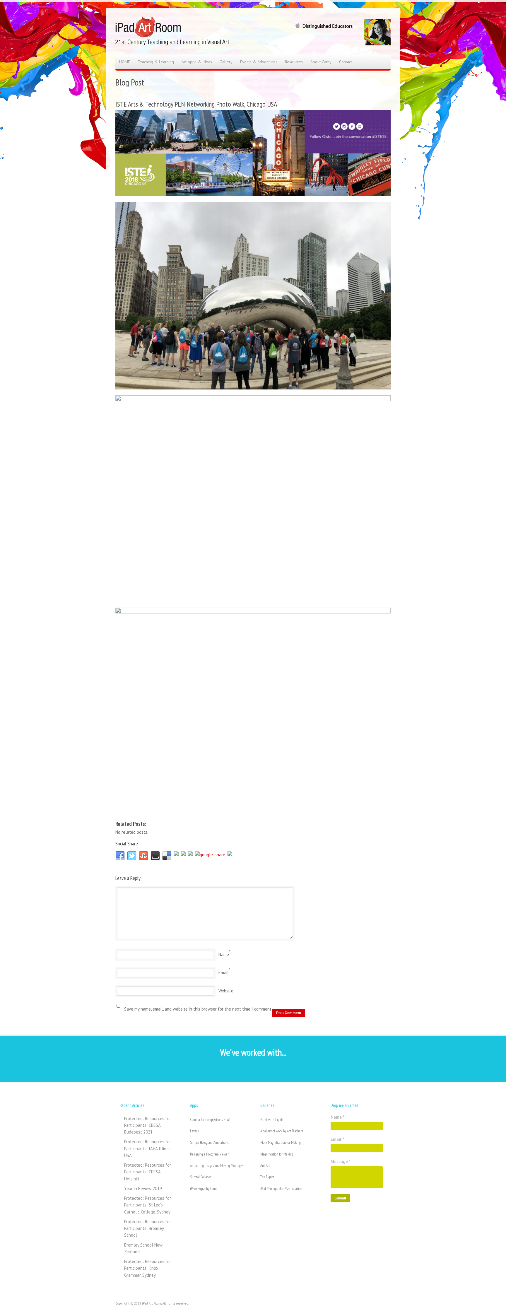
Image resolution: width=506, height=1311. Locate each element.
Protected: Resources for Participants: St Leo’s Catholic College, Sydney (147, 1205)
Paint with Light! (271, 1119)
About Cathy (320, 61)
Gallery (226, 61)
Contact (345, 61)
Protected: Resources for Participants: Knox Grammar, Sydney (147, 1268)
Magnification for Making (276, 1154)
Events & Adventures (258, 61)
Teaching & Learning (156, 61)
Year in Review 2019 (143, 1188)
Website (225, 991)
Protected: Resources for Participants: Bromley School (147, 1228)
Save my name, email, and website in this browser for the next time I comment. (198, 1009)
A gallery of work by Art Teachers (281, 1131)
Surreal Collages (200, 1177)
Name (223, 954)
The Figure (267, 1177)
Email (223, 972)
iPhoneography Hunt (203, 1188)
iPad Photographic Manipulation (281, 1188)
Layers (194, 1131)
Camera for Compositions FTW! (210, 1119)
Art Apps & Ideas (197, 61)
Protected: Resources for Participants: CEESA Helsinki (147, 1172)
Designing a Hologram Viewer (209, 1154)
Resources (294, 61)
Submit (340, 1198)
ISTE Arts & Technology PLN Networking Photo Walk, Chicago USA (196, 104)
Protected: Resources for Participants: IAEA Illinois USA (148, 1148)
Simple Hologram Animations (209, 1142)
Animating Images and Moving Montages (216, 1165)
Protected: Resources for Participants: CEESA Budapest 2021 (147, 1125)
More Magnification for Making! (281, 1142)
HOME (124, 61)
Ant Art (265, 1165)
